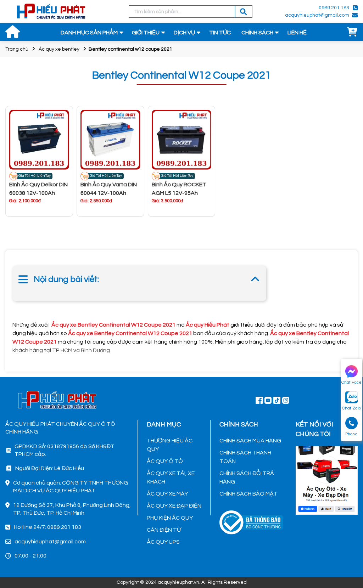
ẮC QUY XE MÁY (167, 494)
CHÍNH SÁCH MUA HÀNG (250, 440)
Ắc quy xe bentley (59, 49)
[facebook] (327, 479)
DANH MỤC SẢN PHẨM (89, 32)
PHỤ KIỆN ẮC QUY (170, 518)
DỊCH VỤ (184, 32)
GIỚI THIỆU (146, 32)
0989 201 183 (334, 7)
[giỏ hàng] (352, 32)
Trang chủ (16, 49)
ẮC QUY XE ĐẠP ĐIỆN (174, 506)
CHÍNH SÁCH (257, 32)
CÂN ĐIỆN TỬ (164, 530)
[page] (259, 400)
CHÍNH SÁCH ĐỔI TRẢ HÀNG (246, 477)
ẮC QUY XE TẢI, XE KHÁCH (171, 477)
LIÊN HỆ (297, 32)
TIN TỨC (220, 32)
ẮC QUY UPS (163, 542)
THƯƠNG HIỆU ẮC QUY (169, 445)
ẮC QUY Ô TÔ (165, 461)
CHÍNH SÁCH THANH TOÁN (245, 457)
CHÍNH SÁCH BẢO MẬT (248, 494)
